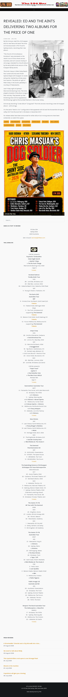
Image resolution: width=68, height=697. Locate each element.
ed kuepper (26, 122)
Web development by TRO (34, 691)
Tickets (34, 270)
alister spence (9, 125)
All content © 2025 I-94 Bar (34, 686)
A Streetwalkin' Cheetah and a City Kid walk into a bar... (22, 643)
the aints (45, 122)
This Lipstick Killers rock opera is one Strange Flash (21, 658)
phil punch (26, 125)
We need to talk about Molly (13, 651)
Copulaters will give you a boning (14, 673)
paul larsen (54, 122)
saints (6, 122)
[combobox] (34, 220)
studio (18, 125)
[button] (34, 9)
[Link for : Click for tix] (34, 173)
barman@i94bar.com (38, 238)
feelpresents (15, 122)
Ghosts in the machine (11, 666)
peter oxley (36, 122)
